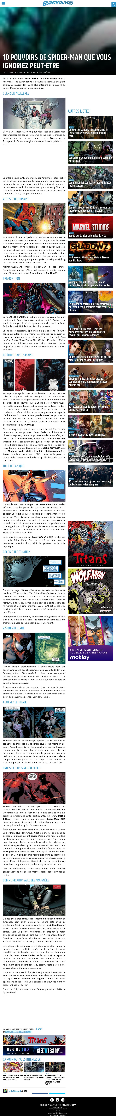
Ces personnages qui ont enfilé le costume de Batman (90, 159)
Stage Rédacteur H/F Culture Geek (58, 1113)
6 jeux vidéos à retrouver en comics (87, 435)
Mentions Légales (58, 1107)
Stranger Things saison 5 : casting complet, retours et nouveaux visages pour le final (88, 382)
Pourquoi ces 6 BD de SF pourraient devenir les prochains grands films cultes (89, 284)
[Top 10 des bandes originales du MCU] (90, 227)
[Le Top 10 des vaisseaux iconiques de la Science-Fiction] (34, 1067)
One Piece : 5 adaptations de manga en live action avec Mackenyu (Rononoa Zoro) (88, 133)
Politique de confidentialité (58, 1109)
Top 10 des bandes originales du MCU (87, 236)
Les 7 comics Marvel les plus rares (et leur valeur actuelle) (13, 1077)
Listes (5, 72)
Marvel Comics (12, 1032)
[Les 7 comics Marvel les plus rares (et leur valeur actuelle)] (13, 1067)
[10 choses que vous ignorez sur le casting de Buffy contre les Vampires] (90, 476)
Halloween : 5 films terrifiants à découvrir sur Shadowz (90, 259)
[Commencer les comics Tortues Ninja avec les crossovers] (90, 177)
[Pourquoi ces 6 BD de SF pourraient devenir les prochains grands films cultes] (90, 277)
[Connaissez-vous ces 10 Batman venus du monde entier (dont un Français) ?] (90, 202)
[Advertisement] (34, 159)
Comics (11, 72)
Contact (58, 1112)
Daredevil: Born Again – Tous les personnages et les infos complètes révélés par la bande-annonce (87, 332)
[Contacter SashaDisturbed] (25, 1091)
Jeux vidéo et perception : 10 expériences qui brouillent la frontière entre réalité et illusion (90, 307)
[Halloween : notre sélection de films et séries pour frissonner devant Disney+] (90, 451)
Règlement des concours (58, 1115)
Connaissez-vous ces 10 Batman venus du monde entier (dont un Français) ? (89, 209)
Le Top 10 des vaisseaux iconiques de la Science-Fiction (34, 1077)
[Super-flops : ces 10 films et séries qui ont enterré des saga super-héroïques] (90, 351)
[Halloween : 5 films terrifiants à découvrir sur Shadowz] (90, 252)
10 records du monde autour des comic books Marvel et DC (88, 408)
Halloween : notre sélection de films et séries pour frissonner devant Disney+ (88, 458)
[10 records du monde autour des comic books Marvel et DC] (90, 401)
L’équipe (58, 1110)
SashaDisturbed (24, 72)
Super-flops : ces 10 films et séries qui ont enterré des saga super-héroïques (90, 358)
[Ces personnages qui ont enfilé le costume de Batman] (90, 152)
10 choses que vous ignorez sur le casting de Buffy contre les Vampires (90, 483)
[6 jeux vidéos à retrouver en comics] (90, 426)
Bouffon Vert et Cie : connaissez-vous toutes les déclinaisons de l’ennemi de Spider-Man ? (55, 1080)
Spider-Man (26, 1032)
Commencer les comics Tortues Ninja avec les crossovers (90, 184)
